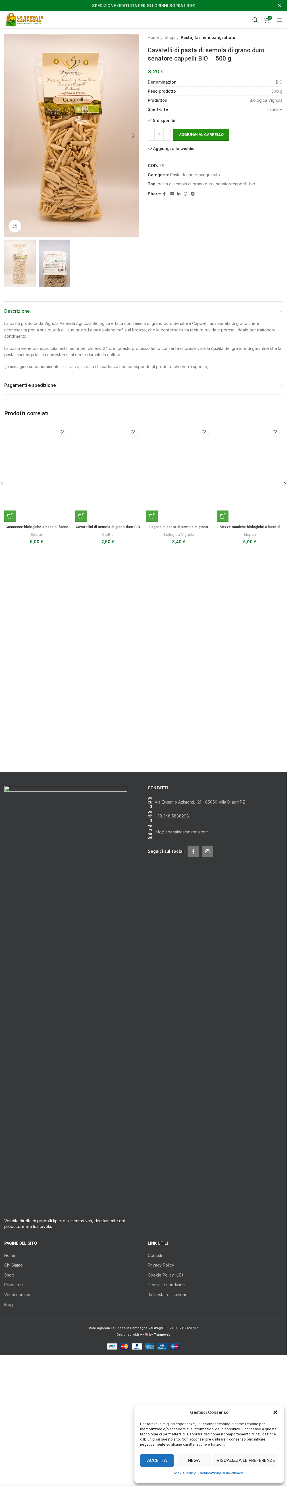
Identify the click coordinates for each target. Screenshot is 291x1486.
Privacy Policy (161, 1371)
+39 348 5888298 (172, 922)
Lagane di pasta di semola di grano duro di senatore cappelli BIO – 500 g (179, 858)
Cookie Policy (184, 1473)
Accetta (157, 1460)
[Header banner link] (143, 5)
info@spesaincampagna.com (182, 938)
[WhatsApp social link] (185, 194)
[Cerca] (255, 20)
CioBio (108, 862)
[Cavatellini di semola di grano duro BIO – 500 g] (108, 637)
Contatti (155, 1361)
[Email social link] (171, 194)
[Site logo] (25, 19)
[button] (275, 1412)
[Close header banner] (280, 5)
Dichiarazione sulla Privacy (221, 1473)
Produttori (13, 1391)
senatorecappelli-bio (235, 183)
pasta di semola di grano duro (186, 183)
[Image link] (65, 1104)
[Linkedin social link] (178, 194)
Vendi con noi (17, 1400)
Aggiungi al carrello (201, 134)
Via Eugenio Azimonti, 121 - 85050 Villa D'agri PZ (200, 908)
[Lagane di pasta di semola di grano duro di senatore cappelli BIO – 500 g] (179, 637)
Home (153, 37)
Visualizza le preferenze (246, 1460)
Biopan (37, 862)
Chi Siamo (13, 1371)
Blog (8, 1410)
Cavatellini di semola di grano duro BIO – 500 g (108, 858)
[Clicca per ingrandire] (15, 226)
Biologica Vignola (178, 862)
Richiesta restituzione (168, 1400)
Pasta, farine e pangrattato (208, 37)
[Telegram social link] (192, 194)
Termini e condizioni (167, 1391)
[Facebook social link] (164, 194)
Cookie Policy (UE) (165, 1381)
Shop (170, 37)
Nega (194, 1460)
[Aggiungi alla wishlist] (62, 432)
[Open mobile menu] (279, 20)
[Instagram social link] (207, 957)
